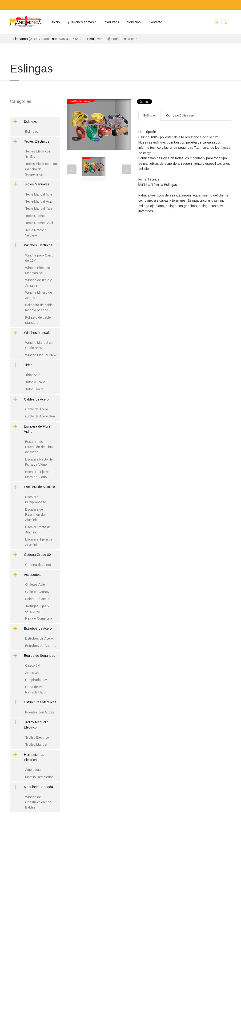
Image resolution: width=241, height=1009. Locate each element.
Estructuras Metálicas (40, 702)
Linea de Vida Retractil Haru (35, 689)
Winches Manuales (38, 333)
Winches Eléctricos (38, 245)
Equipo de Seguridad (39, 655)
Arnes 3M (32, 673)
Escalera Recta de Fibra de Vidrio (39, 461)
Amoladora (33, 770)
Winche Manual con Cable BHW (39, 345)
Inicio (56, 22)
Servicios (134, 22)
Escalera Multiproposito (35, 499)
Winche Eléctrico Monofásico (37, 270)
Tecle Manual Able (38, 194)
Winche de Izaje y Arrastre (38, 282)
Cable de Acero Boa (40, 416)
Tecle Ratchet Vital (39, 223)
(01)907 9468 (39, 39)
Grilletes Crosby (37, 592)
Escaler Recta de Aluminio (38, 529)
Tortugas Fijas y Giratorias (37, 608)
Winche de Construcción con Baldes (38, 802)
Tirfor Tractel (34, 389)
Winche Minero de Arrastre (38, 295)
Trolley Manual (36, 744)
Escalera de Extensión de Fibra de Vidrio (39, 447)
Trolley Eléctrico (37, 737)
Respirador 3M (36, 680)
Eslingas (149, 115)
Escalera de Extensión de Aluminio (35, 515)
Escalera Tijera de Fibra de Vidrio (38, 474)
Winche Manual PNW (40, 355)
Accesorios (32, 575)
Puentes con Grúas (39, 712)
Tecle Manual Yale (38, 208)
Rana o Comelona (38, 618)
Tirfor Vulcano (35, 382)
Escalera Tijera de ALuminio (38, 541)
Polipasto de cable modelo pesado (39, 307)
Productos (111, 22)
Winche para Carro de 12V (39, 257)
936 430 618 (68, 39)
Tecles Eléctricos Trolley (38, 153)
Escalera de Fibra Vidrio (37, 428)
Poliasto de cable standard (38, 320)
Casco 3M (32, 665)
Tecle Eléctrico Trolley (88, 292)
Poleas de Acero (37, 599)
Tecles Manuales (36, 184)
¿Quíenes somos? (82, 22)
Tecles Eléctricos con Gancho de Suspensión (41, 169)
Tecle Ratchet (35, 216)
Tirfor (28, 365)
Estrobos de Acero (38, 628)
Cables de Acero (36, 399)
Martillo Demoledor (39, 777)
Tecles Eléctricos (36, 141)
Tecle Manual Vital (38, 201)
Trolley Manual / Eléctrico (36, 724)
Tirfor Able (32, 375)
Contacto (155, 22)
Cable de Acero (36, 409)
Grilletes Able (35, 584)
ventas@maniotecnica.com (117, 39)
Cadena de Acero (38, 565)
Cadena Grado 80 (37, 555)
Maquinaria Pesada (38, 787)
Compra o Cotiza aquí (180, 115)
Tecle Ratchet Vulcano (35, 232)
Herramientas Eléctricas (34, 757)
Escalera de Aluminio (39, 487)
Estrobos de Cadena (40, 646)
